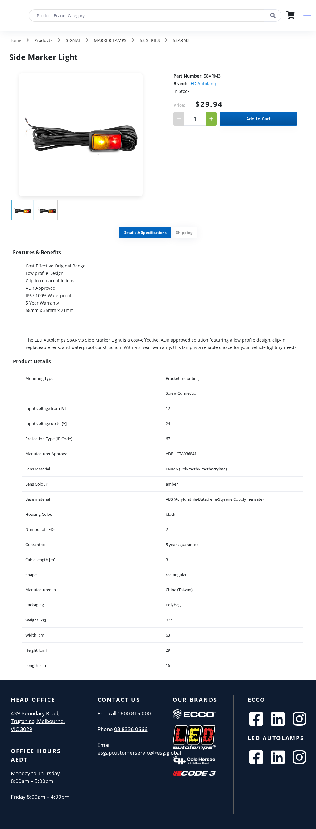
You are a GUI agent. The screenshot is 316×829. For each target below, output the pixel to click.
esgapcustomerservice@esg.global (139, 752)
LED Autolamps (204, 83)
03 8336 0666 (131, 729)
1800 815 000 (134, 713)
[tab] (145, 232)
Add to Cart (258, 119)
